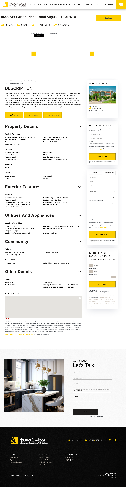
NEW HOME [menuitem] (67, 4)
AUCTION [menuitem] (57, 4)
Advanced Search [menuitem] (16, 462)
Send (86, 412)
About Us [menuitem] (42, 464)
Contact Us (95, 173)
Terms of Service (100, 416)
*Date (90, 188)
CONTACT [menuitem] (87, 4)
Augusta (25, 334)
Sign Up (99, 440)
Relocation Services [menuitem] (45, 462)
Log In (67, 460)
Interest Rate (93, 274)
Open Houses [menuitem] (14, 460)
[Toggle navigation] (121, 4)
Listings (12, 334)
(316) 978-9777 (109, 4)
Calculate (102, 284)
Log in (90, 440)
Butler (20, 334)
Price (90, 263)
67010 (31, 334)
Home (6, 334)
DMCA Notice (29, 475)
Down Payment (93, 268)
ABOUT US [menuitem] (77, 4)
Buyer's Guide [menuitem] (44, 457)
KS (16, 334)
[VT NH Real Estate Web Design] (110, 475)
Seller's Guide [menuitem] (43, 460)
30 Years (102, 259)
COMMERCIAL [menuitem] (47, 4)
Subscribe (102, 156)
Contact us (69, 457)
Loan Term (93, 259)
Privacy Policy (103, 149)
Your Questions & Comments (96, 200)
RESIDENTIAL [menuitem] (35, 4)
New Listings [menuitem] (14, 457)
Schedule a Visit (109, 173)
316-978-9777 (98, 108)
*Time (90, 195)
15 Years (112, 259)
